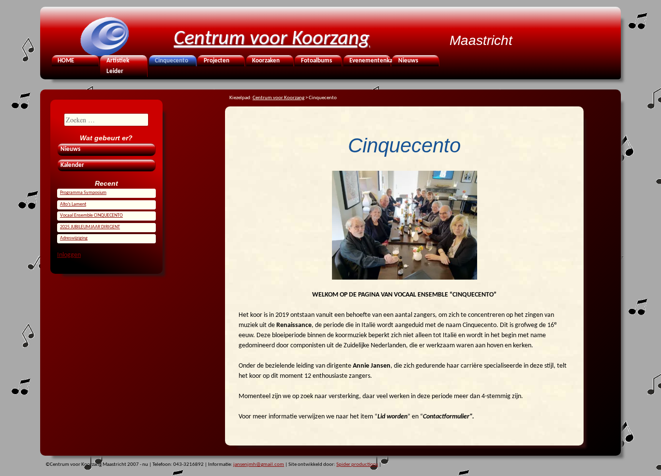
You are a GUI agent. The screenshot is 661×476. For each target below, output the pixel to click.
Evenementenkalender (369, 61)
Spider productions (357, 464)
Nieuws (408, 61)
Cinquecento (171, 61)
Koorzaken (266, 61)
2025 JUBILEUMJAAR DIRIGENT (90, 227)
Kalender (72, 165)
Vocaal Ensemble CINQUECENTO (91, 215)
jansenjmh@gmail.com (258, 464)
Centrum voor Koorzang (272, 39)
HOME (66, 61)
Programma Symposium (83, 193)
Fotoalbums (316, 61)
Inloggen (69, 255)
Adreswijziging (74, 238)
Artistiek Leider (117, 66)
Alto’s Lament (73, 204)
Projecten (216, 61)
